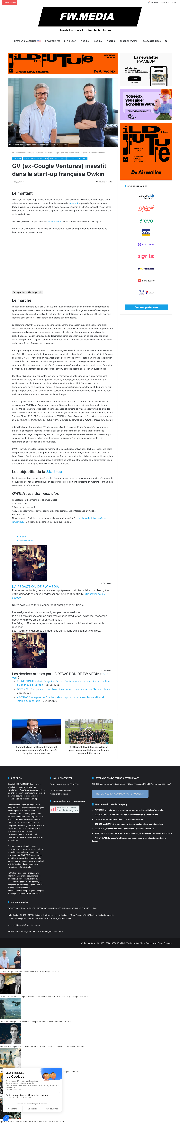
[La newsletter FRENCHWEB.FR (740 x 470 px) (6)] (146, 85)
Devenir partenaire (146, 307)
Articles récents (25, 540)
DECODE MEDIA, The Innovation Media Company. (133, 943)
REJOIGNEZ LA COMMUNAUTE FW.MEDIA (120, 793)
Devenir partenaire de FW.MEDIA (64, 784)
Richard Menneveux (40, 918)
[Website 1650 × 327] (63, 63)
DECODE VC (100, 829)
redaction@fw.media (59, 794)
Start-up (54, 471)
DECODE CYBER (102, 815)
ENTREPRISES (28, 153)
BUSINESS (40, 153)
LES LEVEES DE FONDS (77, 159)
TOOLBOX (111, 41)
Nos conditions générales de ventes (24, 925)
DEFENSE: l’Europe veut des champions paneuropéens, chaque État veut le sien (64, 689)
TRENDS (85, 41)
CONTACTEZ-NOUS (152, 41)
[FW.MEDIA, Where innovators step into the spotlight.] (90, 21)
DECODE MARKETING (104, 824)
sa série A (73, 203)
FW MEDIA (99, 810)
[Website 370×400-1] (146, 179)
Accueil (17, 153)
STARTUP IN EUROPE (104, 833)
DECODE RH (100, 819)
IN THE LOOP (70, 41)
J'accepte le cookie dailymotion (27, 292)
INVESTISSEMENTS (58, 159)
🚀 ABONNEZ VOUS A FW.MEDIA (162, 2)
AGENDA (98, 41)
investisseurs (54, 221)
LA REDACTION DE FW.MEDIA (35, 587)
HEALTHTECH (29, 159)
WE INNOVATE (101, 838)
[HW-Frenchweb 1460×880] (146, 119)
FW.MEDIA (24, 784)
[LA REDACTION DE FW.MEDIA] (29, 580)
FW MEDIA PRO (53, 41)
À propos (21, 536)
